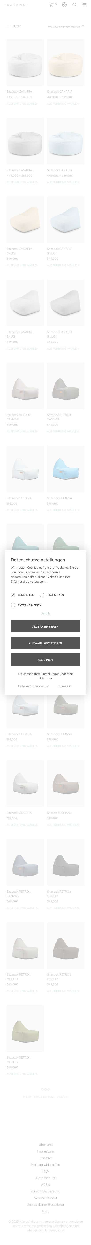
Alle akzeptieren (45, 626)
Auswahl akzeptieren (45, 643)
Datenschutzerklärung (34, 686)
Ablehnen (45, 660)
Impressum (65, 686)
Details (45, 613)
